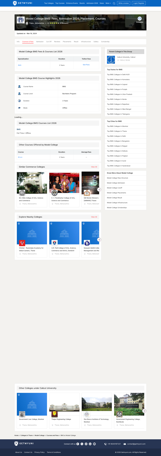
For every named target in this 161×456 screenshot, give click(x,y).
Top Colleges (49, 3)
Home (16, 435)
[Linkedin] (90, 443)
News (102, 3)
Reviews (57, 41)
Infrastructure (86, 41)
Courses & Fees (28, 41)
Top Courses (59, 3)
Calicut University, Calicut (126, 57)
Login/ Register (138, 3)
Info (18, 41)
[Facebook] (77, 443)
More (107, 3)
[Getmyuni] (22, 3)
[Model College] (21, 21)
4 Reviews (64, 23)
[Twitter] (81, 443)
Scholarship (105, 41)
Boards (82, 3)
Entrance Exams (72, 3)
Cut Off (48, 41)
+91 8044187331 (114, 444)
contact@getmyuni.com (136, 444)
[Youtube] (94, 443)
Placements (67, 41)
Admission (39, 41)
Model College (39, 435)
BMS (19, 65)
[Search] (114, 3)
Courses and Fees (52, 435)
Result (76, 41)
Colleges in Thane (26, 435)
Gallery (96, 41)
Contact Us (28, 452)
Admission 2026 (92, 3)
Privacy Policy (39, 452)
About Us (18, 452)
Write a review (124, 3)
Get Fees (86, 65)
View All (94, 167)
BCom (20, 157)
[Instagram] (86, 443)
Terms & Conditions (54, 452)
